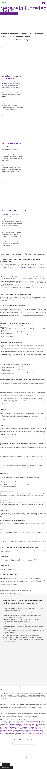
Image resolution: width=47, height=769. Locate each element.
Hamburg (4, 719)
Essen (39, 719)
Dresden (1, 721)
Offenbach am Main (38, 727)
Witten (27, 731)
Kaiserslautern (6, 731)
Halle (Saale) (42, 722)
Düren (1, 733)
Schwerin (15, 731)
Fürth (43, 727)
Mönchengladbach (13, 722)
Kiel (38, 722)
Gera (39, 731)
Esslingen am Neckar (21, 731)
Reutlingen (30, 728)
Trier (6, 730)
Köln (12, 719)
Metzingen (2, 734)
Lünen (30, 733)
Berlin (1, 719)
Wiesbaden (6, 722)
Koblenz (38, 728)
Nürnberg (10, 721)
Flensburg (5, 733)
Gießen (30, 731)
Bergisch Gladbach (11, 730)
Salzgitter (30, 730)
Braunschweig (30, 722)
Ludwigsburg (35, 731)
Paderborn (24, 727)
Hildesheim (42, 730)
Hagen (40, 724)
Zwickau (22, 733)
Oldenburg (21, 725)
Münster (33, 721)
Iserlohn (9, 733)
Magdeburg (2, 724)
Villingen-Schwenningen (36, 253)
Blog (27, 739)
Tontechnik (4, 307)
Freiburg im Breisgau (9, 724)
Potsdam (43, 724)
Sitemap (32, 739)
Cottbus (11, 731)
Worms (37, 733)
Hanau (33, 730)
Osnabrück (34, 725)
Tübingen (43, 731)
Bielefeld (26, 721)
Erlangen (34, 728)
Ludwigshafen (11, 725)
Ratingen (26, 733)
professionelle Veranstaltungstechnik (24, 267)
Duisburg (14, 721)
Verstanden (6, 764)
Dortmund (35, 719)
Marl (40, 733)
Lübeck (21, 724)
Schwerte (44, 733)
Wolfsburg (17, 728)
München (9, 719)
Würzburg (13, 728)
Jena (23, 730)
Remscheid (2, 730)
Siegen (1, 731)
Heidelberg (7, 727)
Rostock (33, 724)
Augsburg (2, 722)
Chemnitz (35, 722)
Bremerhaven (43, 728)
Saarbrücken (2, 725)
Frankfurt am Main (17, 719)
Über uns (15, 739)
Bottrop (25, 728)
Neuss (27, 727)
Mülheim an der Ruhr (28, 725)
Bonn (30, 721)
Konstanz (34, 733)
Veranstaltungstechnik (23, 9)
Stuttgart (23, 719)
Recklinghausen (18, 730)
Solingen (11, 727)
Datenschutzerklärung (6, 767)
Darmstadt (2, 727)
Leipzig (31, 719)
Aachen (24, 722)
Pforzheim (8, 728)
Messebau (32, 692)
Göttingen (22, 728)
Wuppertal (22, 721)
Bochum (18, 721)
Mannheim (37, 721)
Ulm (5, 728)
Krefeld (15, 724)
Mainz (18, 724)
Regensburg (15, 727)
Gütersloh (37, 730)
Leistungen (27, 307)
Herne (20, 727)
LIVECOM (4, 83)
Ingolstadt (31, 727)
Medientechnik (4, 165)
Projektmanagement (18, 223)
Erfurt (25, 724)
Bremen (42, 719)
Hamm (7, 725)
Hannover (6, 721)
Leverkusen (39, 725)
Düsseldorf (27, 719)
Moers (26, 730)
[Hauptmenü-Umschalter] (43, 3)
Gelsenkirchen (20, 722)
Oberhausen (28, 724)
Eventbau (39, 692)
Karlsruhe (42, 721)
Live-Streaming (4, 351)
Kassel (36, 724)
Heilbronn (2, 728)
